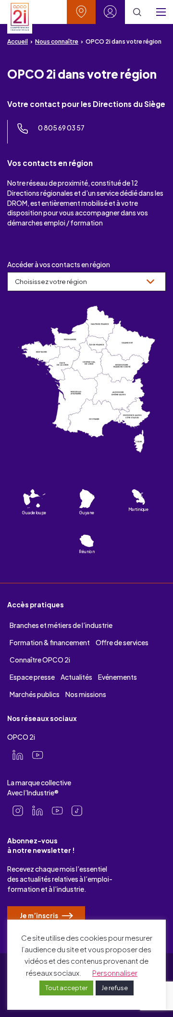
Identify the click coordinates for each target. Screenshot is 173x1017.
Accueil (17, 41)
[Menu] (161, 12)
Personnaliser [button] (114, 972)
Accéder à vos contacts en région (58, 264)
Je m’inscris (39, 915)
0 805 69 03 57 (61, 128)
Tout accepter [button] (66, 988)
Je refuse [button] (114, 988)
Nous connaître (56, 41)
